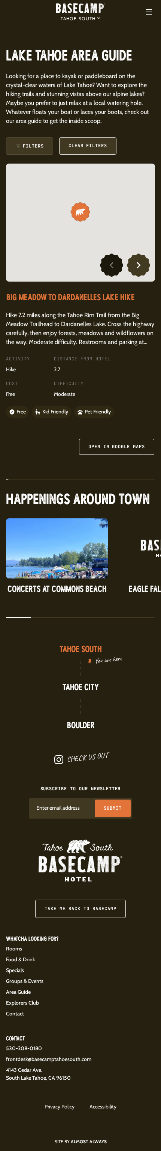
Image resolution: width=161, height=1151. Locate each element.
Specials (15, 970)
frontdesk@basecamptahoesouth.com (48, 1059)
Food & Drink (20, 959)
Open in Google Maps (116, 447)
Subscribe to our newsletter (80, 789)
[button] (80, 18)
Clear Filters (88, 146)
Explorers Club (22, 1002)
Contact (15, 1013)
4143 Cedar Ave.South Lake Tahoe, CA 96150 (38, 1074)
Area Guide (18, 992)
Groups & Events (24, 981)
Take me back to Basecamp (80, 909)
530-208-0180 (24, 1048)
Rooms (14, 948)
